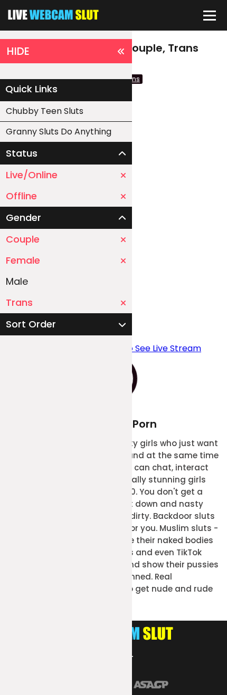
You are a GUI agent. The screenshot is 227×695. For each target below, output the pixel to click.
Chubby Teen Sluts (44, 111)
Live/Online (32, 174)
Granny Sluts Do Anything (58, 132)
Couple (23, 239)
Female (23, 260)
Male (17, 281)
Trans (19, 302)
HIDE (18, 51)
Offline (21, 195)
